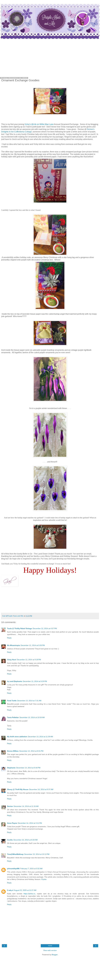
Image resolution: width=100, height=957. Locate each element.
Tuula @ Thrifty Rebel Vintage (19, 628)
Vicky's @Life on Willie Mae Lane (39, 124)
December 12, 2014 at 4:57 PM (45, 628)
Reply (9, 638)
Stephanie (11, 768)
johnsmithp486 (13, 869)
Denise (10, 806)
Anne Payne (12, 823)
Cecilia (10, 840)
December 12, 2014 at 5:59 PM (33, 645)
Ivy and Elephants (14, 681)
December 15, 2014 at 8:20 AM (25, 840)
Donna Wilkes (13, 751)
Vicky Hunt (11, 660)
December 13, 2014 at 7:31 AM (29, 701)
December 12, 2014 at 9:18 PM (29, 660)
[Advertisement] (50, 58)
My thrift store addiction (17, 737)
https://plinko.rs (29, 894)
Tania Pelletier (13, 717)
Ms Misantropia (13, 645)
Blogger (55, 955)
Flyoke (43, 879)
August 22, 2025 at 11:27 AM (25, 890)
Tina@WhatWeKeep (15, 854)
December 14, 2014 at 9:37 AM (41, 789)
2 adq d (10, 890)
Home (50, 946)
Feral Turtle (11, 701)
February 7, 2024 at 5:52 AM (31, 869)
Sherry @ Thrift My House (17, 789)
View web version (50, 950)
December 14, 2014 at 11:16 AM (26, 806)
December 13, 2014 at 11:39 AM (40, 737)
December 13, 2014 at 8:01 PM (31, 751)
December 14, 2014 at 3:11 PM (30, 823)
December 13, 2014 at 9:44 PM (28, 768)
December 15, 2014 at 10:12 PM (36, 854)
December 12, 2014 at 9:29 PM (35, 681)
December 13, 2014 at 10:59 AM (32, 717)
